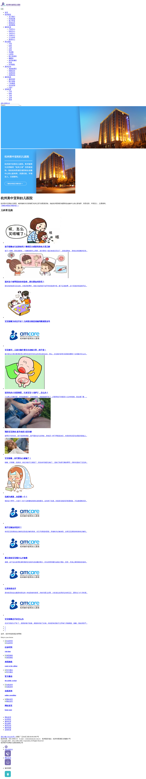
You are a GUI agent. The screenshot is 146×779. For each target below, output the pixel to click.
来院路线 (12, 25)
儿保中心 (12, 35)
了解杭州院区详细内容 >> (10, 205)
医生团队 (8, 41)
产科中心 (12, 29)
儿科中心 (12, 33)
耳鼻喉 (11, 52)
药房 (10, 62)
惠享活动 (8, 66)
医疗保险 (12, 81)
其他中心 (12, 39)
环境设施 (12, 19)
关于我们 (12, 16)
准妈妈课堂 (13, 68)
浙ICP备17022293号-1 (8, 737)
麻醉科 (11, 58)
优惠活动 (12, 75)
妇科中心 (12, 31)
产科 (10, 44)
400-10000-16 (5, 103)
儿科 (10, 48)
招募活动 (12, 71)
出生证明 (12, 85)
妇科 (10, 46)
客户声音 (12, 21)
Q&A (10, 87)
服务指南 (8, 77)
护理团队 (12, 64)
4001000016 (9, 749)
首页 (6, 12)
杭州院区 (8, 14)
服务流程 (12, 79)
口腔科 (11, 54)
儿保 (10, 97)
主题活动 (12, 73)
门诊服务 (12, 83)
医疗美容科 (13, 56)
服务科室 (8, 27)
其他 (10, 99)
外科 (10, 50)
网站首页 (8, 717)
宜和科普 (8, 89)
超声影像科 (13, 60)
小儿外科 (12, 37)
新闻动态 (12, 23)
